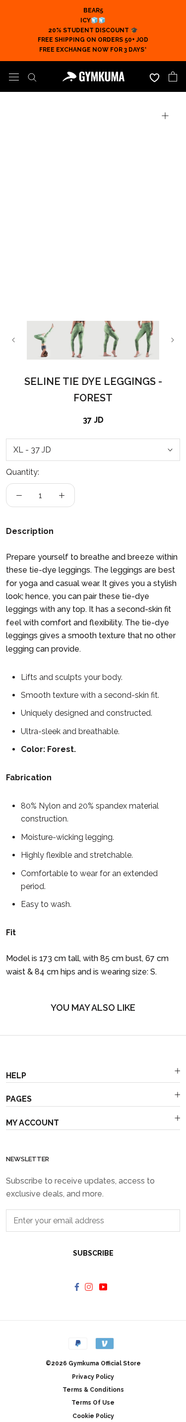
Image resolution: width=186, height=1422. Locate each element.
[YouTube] (104, 1286)
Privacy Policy (93, 1376)
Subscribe (93, 1253)
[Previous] (13, 340)
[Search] (32, 76)
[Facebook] (77, 1286)
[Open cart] (173, 76)
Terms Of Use (93, 1402)
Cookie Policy (93, 1416)
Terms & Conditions (93, 1389)
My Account (32, 1122)
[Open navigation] (14, 76)
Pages (19, 1099)
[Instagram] (90, 1286)
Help (16, 1075)
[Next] (172, 340)
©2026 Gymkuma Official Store (93, 1363)
